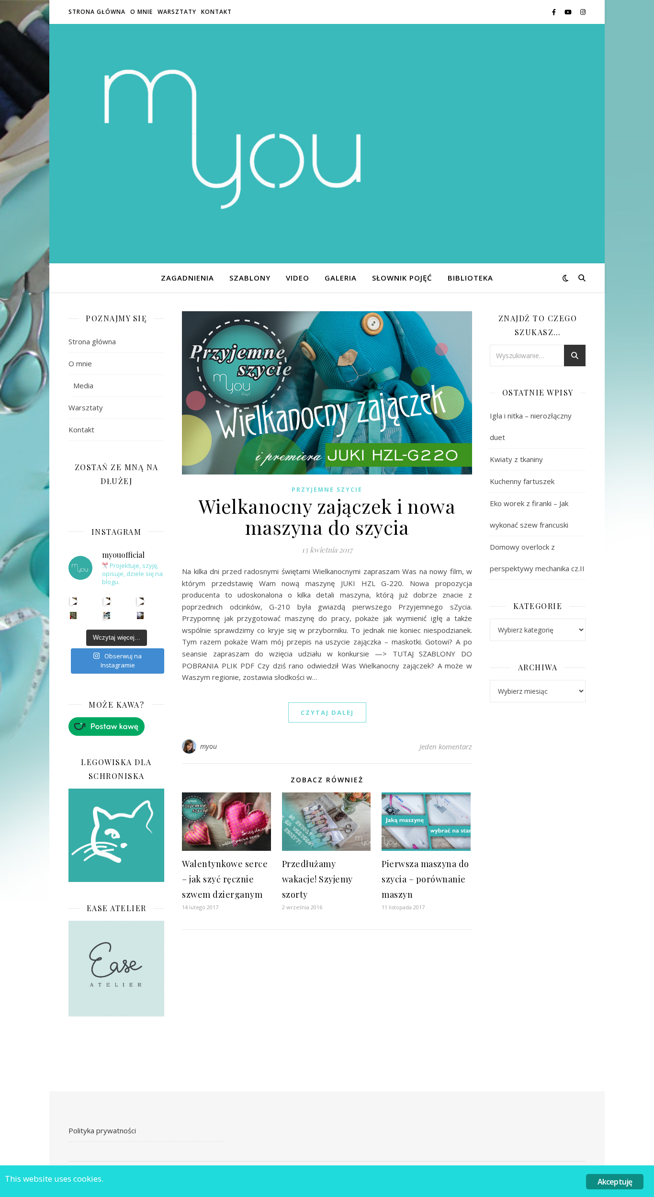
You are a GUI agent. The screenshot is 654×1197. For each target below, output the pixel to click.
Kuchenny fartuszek (522, 481)
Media (83, 385)
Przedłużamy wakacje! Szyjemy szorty (317, 879)
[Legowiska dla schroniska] (116, 835)
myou (208, 746)
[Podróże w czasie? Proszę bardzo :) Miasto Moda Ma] (140, 601)
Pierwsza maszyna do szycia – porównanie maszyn (425, 879)
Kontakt (216, 12)
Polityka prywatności (102, 1130)
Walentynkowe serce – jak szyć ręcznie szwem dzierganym (225, 879)
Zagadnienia (187, 277)
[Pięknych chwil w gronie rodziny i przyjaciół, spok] (73, 615)
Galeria (341, 277)
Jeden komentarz (445, 746)
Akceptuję (615, 1181)
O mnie (141, 12)
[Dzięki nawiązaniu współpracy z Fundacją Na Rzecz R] (107, 615)
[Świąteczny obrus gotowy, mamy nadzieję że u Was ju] (140, 615)
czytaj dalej (327, 712)
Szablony (250, 277)
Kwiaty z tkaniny (516, 459)
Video (297, 277)
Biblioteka (470, 277)
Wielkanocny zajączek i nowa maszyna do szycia (327, 516)
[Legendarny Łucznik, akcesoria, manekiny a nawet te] (107, 601)
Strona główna (96, 12)
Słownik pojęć (402, 277)
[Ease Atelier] (116, 726)
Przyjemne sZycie (327, 490)
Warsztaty (177, 12)
